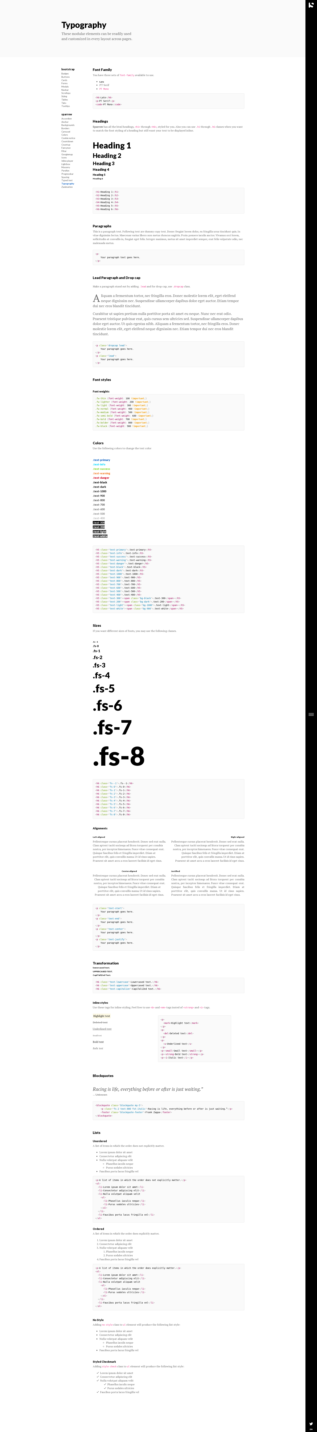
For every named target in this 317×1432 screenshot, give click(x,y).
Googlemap (67, 154)
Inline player (67, 161)
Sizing (64, 96)
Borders (65, 128)
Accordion (66, 118)
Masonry (65, 167)
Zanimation (67, 187)
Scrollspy (65, 93)
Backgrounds (67, 125)
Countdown (67, 141)
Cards (64, 80)
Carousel (65, 131)
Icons (64, 157)
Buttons (65, 77)
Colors (64, 135)
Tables (64, 99)
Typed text (67, 180)
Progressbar (67, 174)
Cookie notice (68, 138)
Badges (65, 73)
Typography (67, 183)
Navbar (65, 90)
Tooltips (65, 106)
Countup (65, 144)
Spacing (65, 177)
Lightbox (65, 164)
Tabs (63, 103)
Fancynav (66, 148)
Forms (64, 83)
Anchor (65, 122)
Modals (65, 86)
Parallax (65, 170)
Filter (64, 151)
